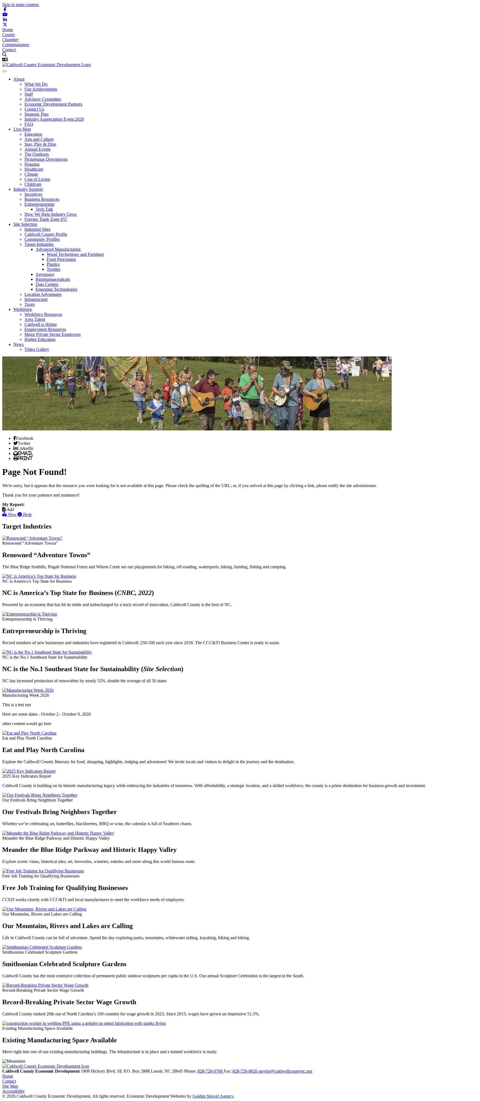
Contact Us (34, 109)
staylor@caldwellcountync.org (285, 1071)
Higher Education (40, 339)
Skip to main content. (20, 4)
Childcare (32, 184)
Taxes (29, 304)
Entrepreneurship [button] (39, 204)
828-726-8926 (245, 1071)
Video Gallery (36, 349)
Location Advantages (43, 294)
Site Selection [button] (25, 224)
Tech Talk (44, 209)
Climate (31, 174)
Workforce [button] (22, 309)
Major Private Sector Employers (52, 334)
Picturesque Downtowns (46, 159)
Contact (9, 49)
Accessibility (13, 1091)
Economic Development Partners (53, 104)
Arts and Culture (39, 139)
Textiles (53, 269)
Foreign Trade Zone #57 (45, 219)
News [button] (18, 344)
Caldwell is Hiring (40, 324)
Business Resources (41, 199)
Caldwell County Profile (45, 234)
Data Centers (47, 284)
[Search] (4, 54)
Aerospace (45, 274)
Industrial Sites (37, 229)
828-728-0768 (211, 1071)
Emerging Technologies (56, 289)
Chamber (10, 39)
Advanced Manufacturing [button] (58, 249)
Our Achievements (40, 89)
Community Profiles (42, 239)
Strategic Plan (36, 114)
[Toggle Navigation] (4, 71)
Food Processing (61, 259)
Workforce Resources (43, 314)
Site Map (10, 1086)
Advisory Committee (42, 99)
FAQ (28, 124)
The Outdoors (36, 154)
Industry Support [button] (28, 189)
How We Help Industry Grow (50, 214)
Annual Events (37, 149)
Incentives (33, 194)
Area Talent (34, 319)
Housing (31, 164)
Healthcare (33, 169)
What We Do (36, 84)
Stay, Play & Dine (40, 144)
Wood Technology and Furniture (75, 254)
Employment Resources (45, 329)
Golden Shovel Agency (212, 1096)
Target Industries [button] (39, 244)
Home (7, 29)
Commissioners (15, 44)
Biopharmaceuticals (53, 279)
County (8, 34)
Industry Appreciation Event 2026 (54, 119)
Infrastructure (36, 299)
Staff (28, 94)
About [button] (18, 79)
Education (33, 134)
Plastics (53, 264)
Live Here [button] (22, 129)
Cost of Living (37, 179)
